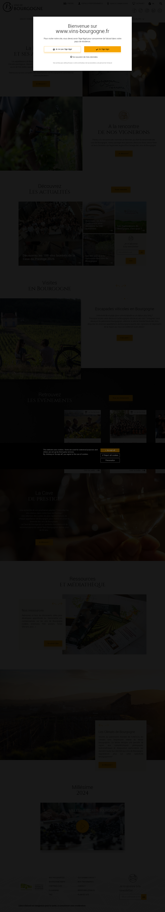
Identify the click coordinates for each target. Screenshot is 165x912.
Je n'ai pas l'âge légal (63, 49)
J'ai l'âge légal (103, 49)
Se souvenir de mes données (85, 57)
